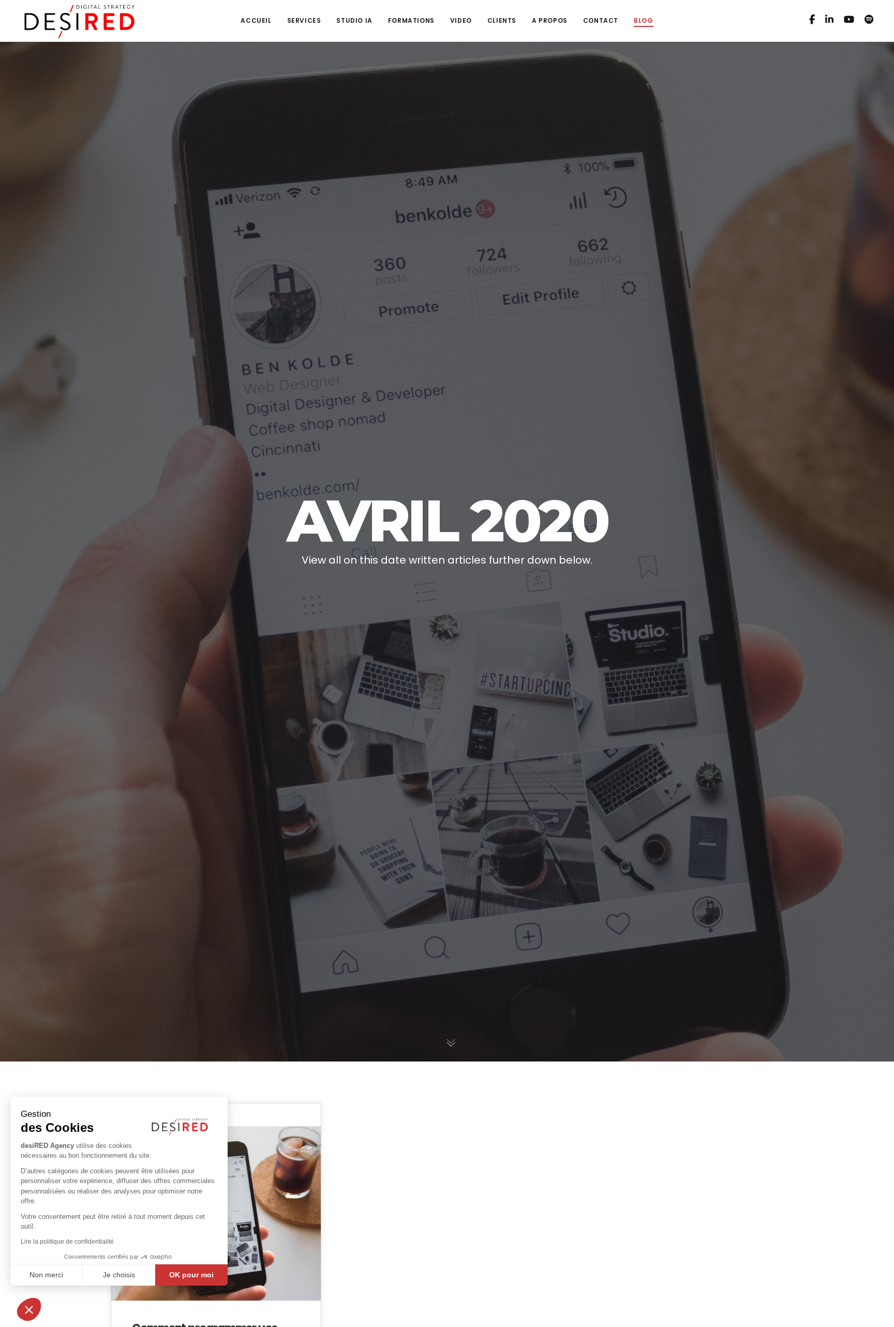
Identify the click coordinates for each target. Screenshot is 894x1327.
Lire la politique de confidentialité (67, 1241)
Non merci (46, 1275)
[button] (29, 1309)
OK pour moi (191, 1275)
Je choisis (119, 1275)
